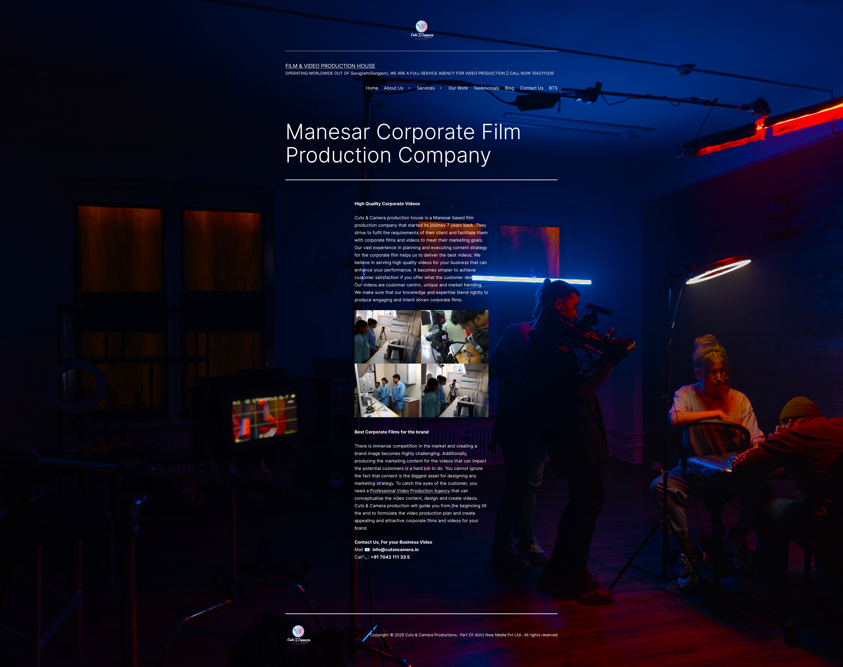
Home (372, 88)
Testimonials (486, 88)
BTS (553, 88)
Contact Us (531, 88)
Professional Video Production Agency (410, 490)
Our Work (458, 88)
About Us (393, 88)
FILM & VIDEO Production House (330, 66)
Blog (509, 88)
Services (426, 88)
